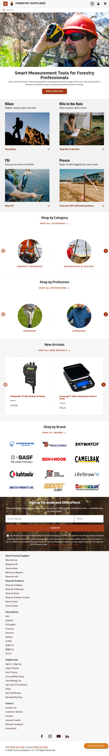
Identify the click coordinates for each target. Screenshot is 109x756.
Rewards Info (11, 576)
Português (10, 624)
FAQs (8, 689)
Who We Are (11, 560)
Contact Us (10, 707)
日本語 (8, 641)
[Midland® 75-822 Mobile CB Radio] (30, 378)
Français (9, 628)
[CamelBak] (87, 459)
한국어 (8, 653)
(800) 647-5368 (17, 747)
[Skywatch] (87, 444)
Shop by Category (13, 585)
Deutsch (9, 633)
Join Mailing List (13, 680)
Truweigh (62, 403)
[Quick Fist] (54, 487)
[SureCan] (54, 474)
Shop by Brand (12, 593)
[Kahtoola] (21, 474)
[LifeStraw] (87, 474)
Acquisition (10, 728)
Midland (13, 400)
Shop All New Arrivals (52, 351)
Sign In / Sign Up (13, 664)
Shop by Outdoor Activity (17, 597)
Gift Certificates (13, 693)
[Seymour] (87, 487)
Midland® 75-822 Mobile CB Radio (27, 397)
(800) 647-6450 (41, 747)
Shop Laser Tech (54, 91)
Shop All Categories (53, 224)
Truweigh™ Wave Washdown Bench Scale (78, 398)
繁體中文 (9, 649)
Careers (9, 716)
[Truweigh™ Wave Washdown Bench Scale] (79, 378)
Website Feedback (14, 724)
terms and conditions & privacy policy (63, 544)
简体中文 (9, 645)
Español (9, 620)
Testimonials (11, 568)
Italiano (9, 637)
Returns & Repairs (14, 572)
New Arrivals (11, 601)
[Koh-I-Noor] (54, 459)
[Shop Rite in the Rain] (81, 126)
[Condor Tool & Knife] (21, 444)
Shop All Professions (53, 288)
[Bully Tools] (54, 444)
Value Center (11, 605)
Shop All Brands (52, 433)
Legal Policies (12, 668)
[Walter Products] (21, 487)
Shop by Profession (14, 589)
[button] (1, 251)
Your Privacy (11, 672)
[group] (29, 255)
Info (7, 616)
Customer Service (14, 711)
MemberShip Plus (13, 697)
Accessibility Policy (14, 676)
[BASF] (21, 459)
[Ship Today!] (27, 126)
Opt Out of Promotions (16, 684)
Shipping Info (11, 564)
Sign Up (55, 528)
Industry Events (12, 720)
